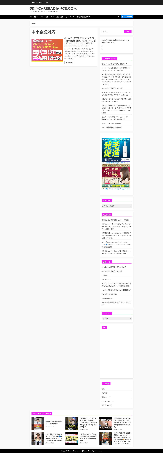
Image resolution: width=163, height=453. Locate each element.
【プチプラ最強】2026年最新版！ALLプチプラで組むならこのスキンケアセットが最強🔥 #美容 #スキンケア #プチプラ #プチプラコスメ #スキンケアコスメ (122, 439)
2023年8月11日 (85, 46)
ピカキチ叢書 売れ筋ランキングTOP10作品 (116, 290)
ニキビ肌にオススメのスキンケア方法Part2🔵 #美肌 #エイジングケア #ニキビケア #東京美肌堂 (116, 244)
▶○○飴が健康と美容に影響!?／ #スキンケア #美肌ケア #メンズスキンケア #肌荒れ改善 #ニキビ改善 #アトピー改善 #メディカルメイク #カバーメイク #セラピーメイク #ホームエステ (116, 79)
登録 (103, 389)
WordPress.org (107, 405)
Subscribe (128, 17)
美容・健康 (33, 17)
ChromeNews (87, 451)
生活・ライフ (44, 17)
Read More (69, 63)
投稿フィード (106, 397)
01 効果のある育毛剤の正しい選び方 (114, 267)
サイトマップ (70, 17)
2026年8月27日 (84, 443)
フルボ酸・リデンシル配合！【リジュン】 (116, 189)
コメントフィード (108, 401)
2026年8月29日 (50, 426)
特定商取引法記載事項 (83, 17)
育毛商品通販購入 (108, 298)
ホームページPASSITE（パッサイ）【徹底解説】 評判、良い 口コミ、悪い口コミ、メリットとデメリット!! (80, 41)
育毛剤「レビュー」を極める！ (112, 123)
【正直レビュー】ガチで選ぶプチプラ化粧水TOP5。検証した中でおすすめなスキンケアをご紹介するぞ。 (116, 226)
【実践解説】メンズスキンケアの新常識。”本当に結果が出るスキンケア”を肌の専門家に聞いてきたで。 (116, 235)
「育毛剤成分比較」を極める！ (112, 127)
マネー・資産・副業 (57, 17)
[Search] (118, 17)
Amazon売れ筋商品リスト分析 (112, 88)
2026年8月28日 (118, 429)
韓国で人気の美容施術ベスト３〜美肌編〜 (116, 220)
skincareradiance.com (53, 8)
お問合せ (105, 275)
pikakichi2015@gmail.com (72, 46)
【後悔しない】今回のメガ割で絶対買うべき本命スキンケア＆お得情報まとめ (88, 437)
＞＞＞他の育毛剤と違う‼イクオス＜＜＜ (116, 163)
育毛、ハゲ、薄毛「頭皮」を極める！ (114, 64)
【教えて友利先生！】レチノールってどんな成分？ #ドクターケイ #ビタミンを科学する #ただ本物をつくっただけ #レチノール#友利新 (116, 109)
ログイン (105, 393)
